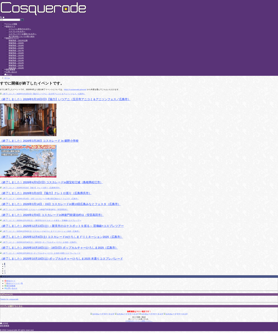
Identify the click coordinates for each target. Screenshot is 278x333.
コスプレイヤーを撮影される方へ (22, 34)
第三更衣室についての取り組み (22, 36)
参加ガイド (10, 26)
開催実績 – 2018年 (16, 48)
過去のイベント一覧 (14, 283)
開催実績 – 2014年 (16, 58)
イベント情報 (11, 24)
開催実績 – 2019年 (16, 46)
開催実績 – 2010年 (16, 68)
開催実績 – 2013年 (16, 61)
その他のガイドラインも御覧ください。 (139, 321)
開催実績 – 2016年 (16, 53)
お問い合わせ (11, 72)
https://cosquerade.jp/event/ (75, 89)
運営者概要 (10, 70)
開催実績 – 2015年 (16, 56)
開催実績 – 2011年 (16, 66)
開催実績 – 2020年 (16, 43)
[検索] (22, 20)
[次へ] (5, 273)
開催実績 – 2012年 (16, 63)
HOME (5, 323)
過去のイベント (12, 38)
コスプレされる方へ (17, 31)
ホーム (9, 75)
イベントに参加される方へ (20, 29)
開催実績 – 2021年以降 (18, 41)
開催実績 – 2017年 (16, 51)
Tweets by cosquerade (9, 299)
